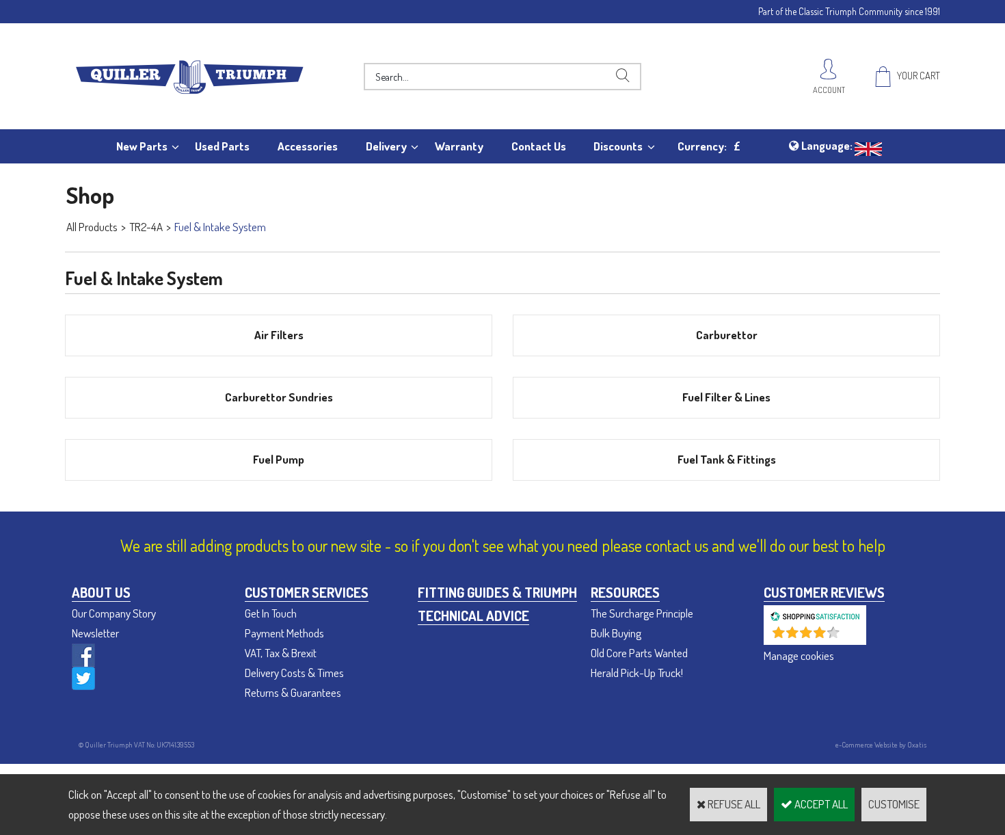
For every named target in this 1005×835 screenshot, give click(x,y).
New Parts (142, 146)
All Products (92, 227)
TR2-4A (146, 227)
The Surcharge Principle (642, 613)
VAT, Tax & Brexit (281, 653)
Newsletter (95, 633)
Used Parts (222, 146)
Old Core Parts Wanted (639, 653)
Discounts (618, 146)
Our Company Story (114, 613)
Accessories (308, 146)
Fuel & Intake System (220, 227)
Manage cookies (799, 655)
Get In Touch (271, 613)
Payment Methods (284, 633)
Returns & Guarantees (293, 692)
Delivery (386, 146)
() (851, 638)
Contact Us (538, 146)
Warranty (459, 146)
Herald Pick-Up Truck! (637, 672)
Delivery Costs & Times (294, 672)
